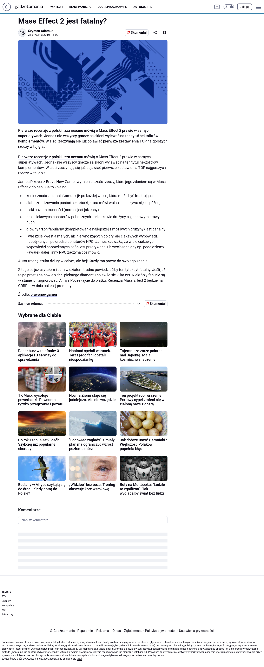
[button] (229, 6)
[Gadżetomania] (32, 7)
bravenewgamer (44, 294)
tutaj (79, 658)
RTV (4, 596)
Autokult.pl (142, 6)
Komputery (8, 605)
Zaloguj (244, 6)
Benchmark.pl (80, 6)
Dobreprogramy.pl (112, 6)
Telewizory (7, 614)
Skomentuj (139, 32)
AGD (4, 610)
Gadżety (6, 600)
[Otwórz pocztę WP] (217, 7)
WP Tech (56, 6)
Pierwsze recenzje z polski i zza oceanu (50, 157)
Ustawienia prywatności (195, 631)
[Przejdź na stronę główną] (6, 10)
